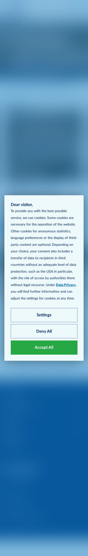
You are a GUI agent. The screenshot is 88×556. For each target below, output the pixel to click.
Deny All (44, 331)
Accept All (44, 347)
